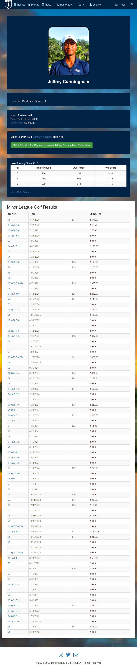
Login (95, 4)
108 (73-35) (13, 373)
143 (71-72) (13, 246)
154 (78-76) (13, 320)
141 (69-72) (13, 389)
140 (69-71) (13, 415)
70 (9, 219)
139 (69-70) (13, 404)
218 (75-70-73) (15, 526)
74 (9, 251)
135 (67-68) (13, 235)
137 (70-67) (13, 531)
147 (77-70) (13, 621)
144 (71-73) (13, 584)
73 (9, 304)
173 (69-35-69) (15, 283)
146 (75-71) (13, 616)
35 (9, 278)
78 (9, 256)
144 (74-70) (13, 457)
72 (9, 241)
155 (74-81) (13, 452)
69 (9, 272)
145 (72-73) (13, 225)
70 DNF (12, 478)
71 (9, 426)
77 (9, 352)
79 (9, 383)
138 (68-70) (13, 230)
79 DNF (12, 410)
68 (9, 626)
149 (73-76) (13, 473)
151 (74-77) (13, 420)
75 (9, 521)
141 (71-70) (13, 336)
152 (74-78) (13, 330)
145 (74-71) (13, 611)
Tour (79, 4)
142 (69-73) (13, 262)
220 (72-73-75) (15, 357)
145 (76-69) (13, 293)
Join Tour (120, 4)
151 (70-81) (13, 558)
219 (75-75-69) (15, 552)
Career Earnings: (42, 137)
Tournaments (62, 4)
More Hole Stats (20, 192)
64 (9, 494)
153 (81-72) (13, 600)
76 (9, 362)
